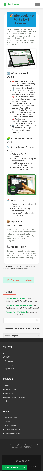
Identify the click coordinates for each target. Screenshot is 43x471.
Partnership (8, 365)
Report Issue (9, 369)
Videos (7, 421)
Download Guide (10, 418)
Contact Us (8, 361)
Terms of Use (9, 393)
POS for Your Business (12, 429)
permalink (24, 269)
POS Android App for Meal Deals (18, 280)
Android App (10, 301)
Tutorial (7, 353)
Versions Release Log (12, 433)
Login (6, 385)
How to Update (10, 425)
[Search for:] (21, 320)
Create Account (10, 389)
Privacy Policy (9, 401)
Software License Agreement (15, 397)
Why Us (7, 357)
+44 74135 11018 (19, 468)
